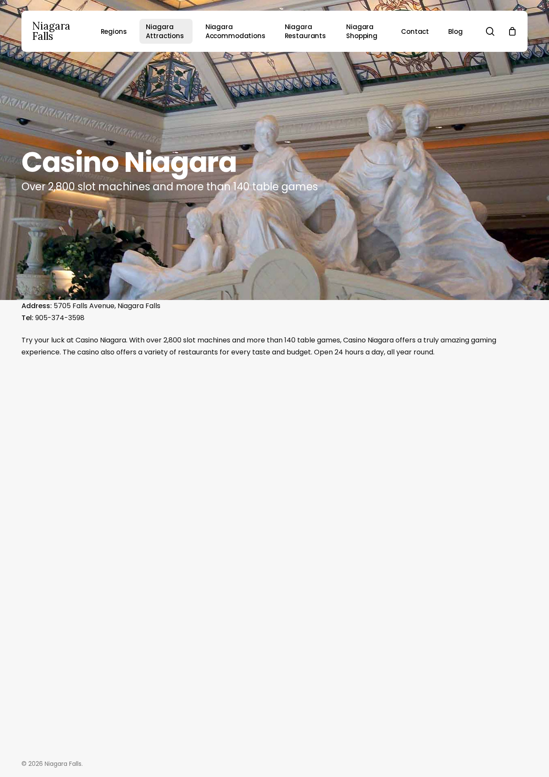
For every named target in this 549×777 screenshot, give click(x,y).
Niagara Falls (51, 31)
